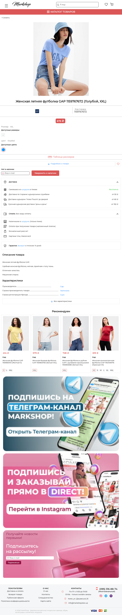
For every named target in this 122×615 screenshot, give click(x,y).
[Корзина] (111, 4)
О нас (45, 591)
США (62, 295)
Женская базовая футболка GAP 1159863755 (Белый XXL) (44, 361)
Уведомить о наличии (45, 173)
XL (107, 370)
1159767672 (80, 111)
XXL (10, 370)
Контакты (46, 594)
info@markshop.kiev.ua (78, 603)
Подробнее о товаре (59, 164)
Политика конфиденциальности (15, 601)
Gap (62, 286)
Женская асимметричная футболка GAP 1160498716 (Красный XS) (103, 362)
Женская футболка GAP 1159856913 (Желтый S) (13, 361)
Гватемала (64, 291)
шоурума (26, 189)
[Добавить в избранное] (118, 163)
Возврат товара (15, 594)
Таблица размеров (63, 157)
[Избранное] (106, 4)
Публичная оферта (15, 598)
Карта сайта (46, 601)
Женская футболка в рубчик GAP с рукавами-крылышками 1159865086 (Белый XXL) (75, 362)
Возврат (21, 246)
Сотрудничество (45, 598)
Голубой (3, 149)
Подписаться (13, 563)
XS (94, 370)
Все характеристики (62, 301)
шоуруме (25, 221)
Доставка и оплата (15, 591)
